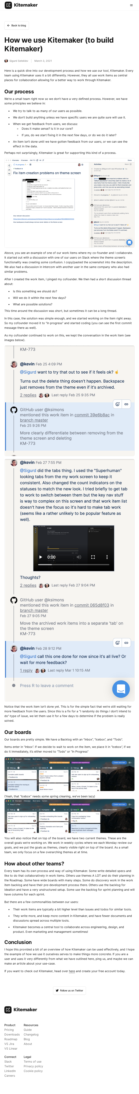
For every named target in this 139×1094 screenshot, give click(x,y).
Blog (27, 1039)
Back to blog (18, 25)
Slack (8, 1061)
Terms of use (32, 1061)
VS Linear (10, 1048)
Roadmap (10, 1039)
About (28, 1044)
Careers (9, 1075)
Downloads (12, 1034)
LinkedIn (10, 1071)
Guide (28, 1030)
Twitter (9, 1066)
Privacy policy (33, 1066)
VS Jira (9, 1044)
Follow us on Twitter (71, 990)
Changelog (31, 1034)
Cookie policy (33, 1071)
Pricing (9, 1030)
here (72, 971)
